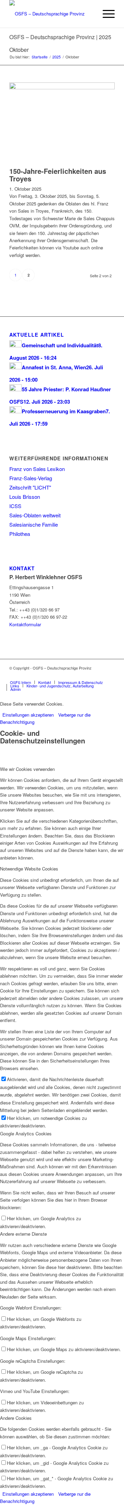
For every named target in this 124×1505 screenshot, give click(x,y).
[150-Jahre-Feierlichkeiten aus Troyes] (62, 87)
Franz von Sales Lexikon (37, 468)
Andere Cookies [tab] (16, 1418)
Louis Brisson (24, 496)
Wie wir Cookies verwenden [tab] (27, 769)
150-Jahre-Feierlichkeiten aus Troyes (57, 174)
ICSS (15, 505)
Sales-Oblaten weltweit (35, 515)
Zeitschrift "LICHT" (30, 487)
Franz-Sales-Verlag (30, 478)
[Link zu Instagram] (109, 675)
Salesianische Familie (33, 524)
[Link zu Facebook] (99, 675)
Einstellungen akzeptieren (28, 714)
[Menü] (105, 13)
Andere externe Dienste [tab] (23, 1234)
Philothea (19, 533)
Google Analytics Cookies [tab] (26, 1133)
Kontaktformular (25, 624)
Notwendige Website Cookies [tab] (29, 868)
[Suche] (89, 13)
